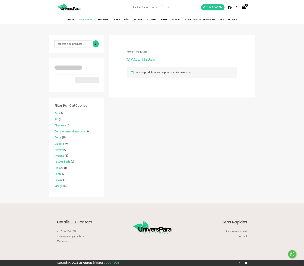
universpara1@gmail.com (71, 236)
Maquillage (85, 19)
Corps (116, 19)
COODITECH (111, 262)
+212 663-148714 (66, 231)
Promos (232, 19)
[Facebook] (230, 7)
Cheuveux (102, 19)
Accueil (130, 51)
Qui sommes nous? (236, 231)
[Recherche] (96, 43)
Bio (222, 19)
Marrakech (63, 241)
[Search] (168, 7)
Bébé (127, 19)
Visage (70, 19)
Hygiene (151, 19)
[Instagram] (236, 7)
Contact (242, 236)
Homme (138, 19)
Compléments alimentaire (200, 19)
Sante (164, 19)
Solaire (176, 19)
